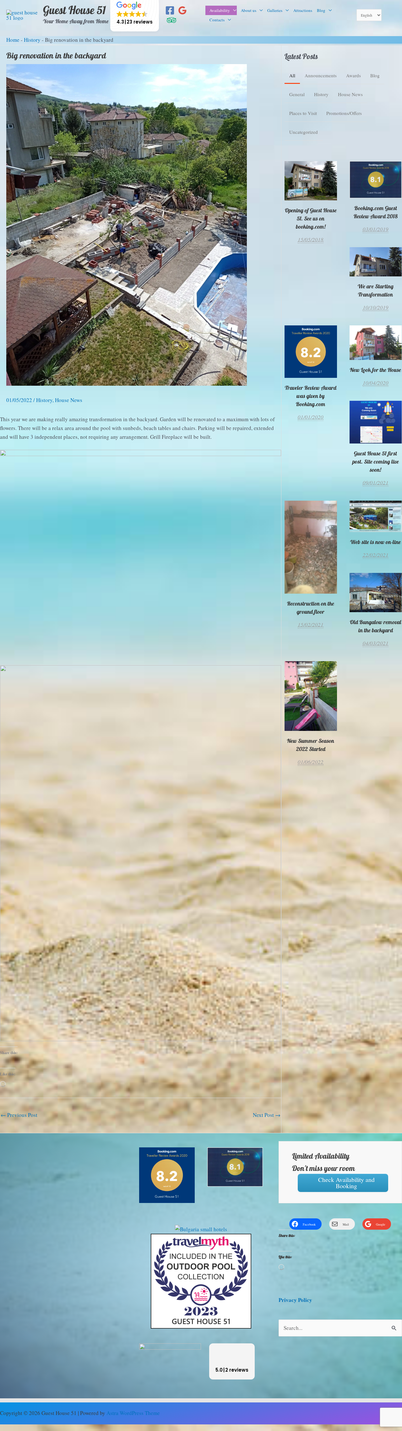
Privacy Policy (295, 1300)
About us (248, 10)
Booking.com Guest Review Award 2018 (376, 212)
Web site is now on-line (375, 542)
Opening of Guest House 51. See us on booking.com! (311, 180)
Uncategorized (303, 132)
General (297, 94)
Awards (353, 75)
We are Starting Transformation (376, 291)
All (292, 75)
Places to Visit (303, 113)
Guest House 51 (74, 10)
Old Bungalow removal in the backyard (375, 592)
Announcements (321, 75)
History (32, 39)
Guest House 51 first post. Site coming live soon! (375, 422)
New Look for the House (375, 370)
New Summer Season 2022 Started (311, 696)
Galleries (274, 10)
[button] (232, 1361)
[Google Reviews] (182, 10)
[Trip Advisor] (171, 20)
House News (68, 400)
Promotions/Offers (344, 113)
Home (12, 39)
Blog (321, 10)
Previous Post (19, 1114)
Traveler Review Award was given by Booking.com (310, 351)
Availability (219, 10)
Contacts (217, 20)
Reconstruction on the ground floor (310, 608)
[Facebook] (170, 10)
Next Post (266, 1114)
